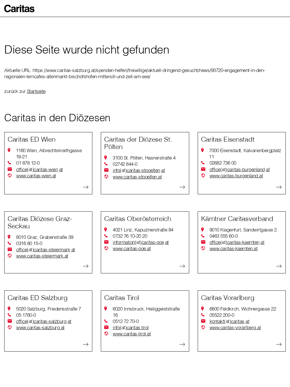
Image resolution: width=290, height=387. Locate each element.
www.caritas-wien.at (36, 175)
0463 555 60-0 (224, 236)
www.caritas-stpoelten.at (137, 177)
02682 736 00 (223, 163)
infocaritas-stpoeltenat (139, 170)
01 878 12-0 (28, 163)
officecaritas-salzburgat (43, 321)
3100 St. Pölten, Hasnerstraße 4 (144, 158)
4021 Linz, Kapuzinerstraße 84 (143, 230)
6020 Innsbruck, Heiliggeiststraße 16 (146, 312)
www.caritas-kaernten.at (234, 248)
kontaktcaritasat (230, 321)
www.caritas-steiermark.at (42, 256)
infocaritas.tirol (131, 327)
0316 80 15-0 (29, 243)
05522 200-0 (222, 315)
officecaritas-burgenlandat (240, 169)
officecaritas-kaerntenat (237, 242)
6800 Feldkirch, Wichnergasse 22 (243, 309)
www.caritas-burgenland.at (236, 175)
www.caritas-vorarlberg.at (235, 327)
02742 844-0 (125, 164)
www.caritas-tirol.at (132, 334)
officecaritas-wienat (39, 169)
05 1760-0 (26, 315)
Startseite (36, 91)
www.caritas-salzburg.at (40, 327)
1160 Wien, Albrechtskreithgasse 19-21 (49, 153)
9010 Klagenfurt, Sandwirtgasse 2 (243, 230)
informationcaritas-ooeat (141, 242)
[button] (19, 8)
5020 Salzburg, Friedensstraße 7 (48, 309)
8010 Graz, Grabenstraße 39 (44, 237)
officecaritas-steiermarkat (45, 249)
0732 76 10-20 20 (130, 236)
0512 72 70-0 (125, 321)
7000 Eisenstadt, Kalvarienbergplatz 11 (245, 153)
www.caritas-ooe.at (132, 248)
